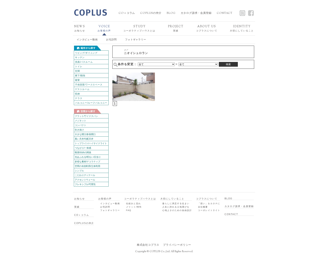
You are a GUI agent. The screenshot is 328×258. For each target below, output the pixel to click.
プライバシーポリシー (177, 244)
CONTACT (224, 13)
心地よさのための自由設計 (177, 210)
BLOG (171, 13)
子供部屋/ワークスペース (88, 84)
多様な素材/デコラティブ (87, 161)
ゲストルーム (82, 89)
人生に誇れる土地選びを (175, 207)
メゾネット (80, 120)
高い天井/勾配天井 (84, 139)
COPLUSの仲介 (150, 13)
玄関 (77, 71)
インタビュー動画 (87, 39)
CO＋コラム (127, 13)
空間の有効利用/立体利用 (87, 166)
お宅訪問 (111, 39)
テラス (78, 98)
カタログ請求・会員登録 (196, 13)
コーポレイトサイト (209, 210)
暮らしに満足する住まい (175, 203)
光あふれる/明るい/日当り (88, 157)
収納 (77, 93)
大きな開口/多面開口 (85, 134)
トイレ (78, 66)
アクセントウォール (85, 179)
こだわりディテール (85, 175)
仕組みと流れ (133, 203)
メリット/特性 (134, 207)
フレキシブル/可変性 (85, 184)
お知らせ (79, 28)
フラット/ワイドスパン (86, 116)
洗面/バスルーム (84, 62)
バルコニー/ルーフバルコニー (91, 103)
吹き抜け (79, 129)
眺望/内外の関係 (83, 152)
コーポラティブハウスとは (139, 28)
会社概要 (203, 207)
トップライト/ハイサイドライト (91, 143)
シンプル (79, 170)
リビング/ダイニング (86, 53)
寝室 (77, 80)
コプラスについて (206, 28)
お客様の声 (104, 28)
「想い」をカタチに (209, 203)
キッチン (80, 57)
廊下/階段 (80, 75)
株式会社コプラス (148, 244)
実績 (176, 28)
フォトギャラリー (135, 39)
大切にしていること (242, 28)
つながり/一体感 (83, 148)
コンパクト (80, 125)
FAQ (128, 210)
